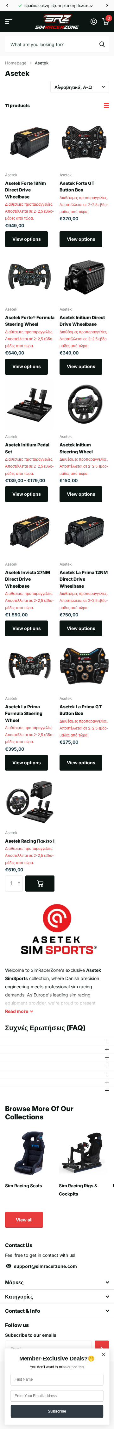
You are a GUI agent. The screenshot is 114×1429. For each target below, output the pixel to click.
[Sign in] (93, 21)
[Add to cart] (39, 883)
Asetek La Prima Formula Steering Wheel (23, 713)
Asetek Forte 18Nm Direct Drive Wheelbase (25, 189)
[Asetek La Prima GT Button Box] (84, 666)
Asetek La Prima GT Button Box (81, 710)
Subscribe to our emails (30, 1335)
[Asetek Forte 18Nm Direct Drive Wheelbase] (29, 142)
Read (16, 1011)
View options (26, 239)
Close (57, 1282)
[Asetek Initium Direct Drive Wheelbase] (84, 276)
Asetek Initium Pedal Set (27, 448)
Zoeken (102, 44)
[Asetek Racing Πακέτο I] (29, 800)
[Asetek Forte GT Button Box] (84, 142)
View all (24, 1219)
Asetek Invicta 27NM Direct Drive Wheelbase (27, 579)
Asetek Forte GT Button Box (77, 186)
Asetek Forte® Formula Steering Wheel (29, 321)
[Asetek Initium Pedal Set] (29, 404)
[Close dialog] (103, 1354)
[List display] (106, 105)
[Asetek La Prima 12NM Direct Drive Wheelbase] (84, 531)
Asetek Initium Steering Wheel (76, 448)
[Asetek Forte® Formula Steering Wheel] (29, 276)
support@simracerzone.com (45, 1266)
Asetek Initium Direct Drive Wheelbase (82, 321)
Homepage (16, 62)
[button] (7, 5)
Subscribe (57, 1411)
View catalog (8, 21)
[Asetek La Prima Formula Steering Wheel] (29, 666)
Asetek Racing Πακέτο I (29, 841)
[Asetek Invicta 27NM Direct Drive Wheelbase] (29, 531)
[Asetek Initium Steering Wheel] (84, 404)
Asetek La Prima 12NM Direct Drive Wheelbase (84, 579)
